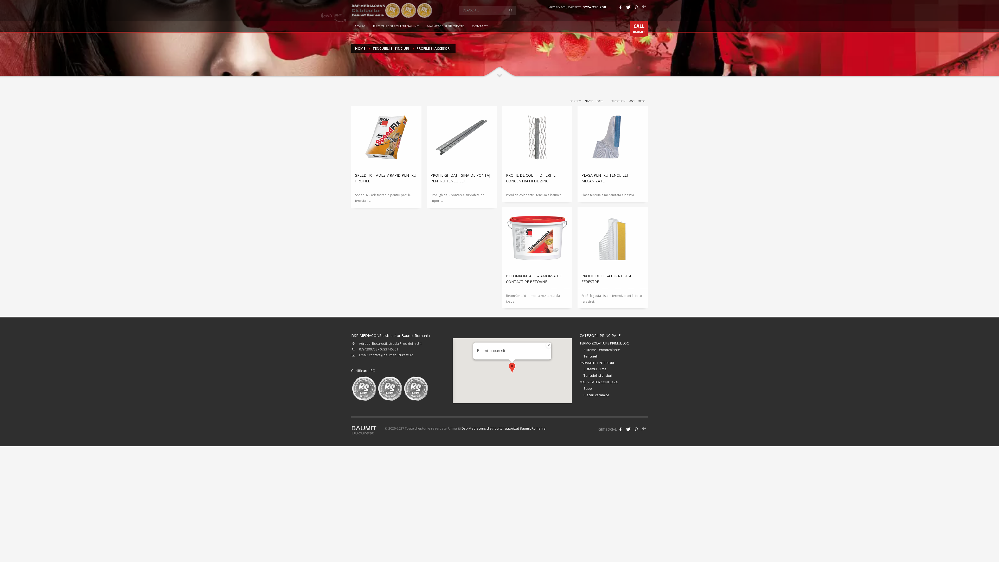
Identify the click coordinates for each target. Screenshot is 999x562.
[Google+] (644, 7)
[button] (512, 368)
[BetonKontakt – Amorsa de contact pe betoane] (537, 238)
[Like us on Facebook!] (620, 429)
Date (600, 101)
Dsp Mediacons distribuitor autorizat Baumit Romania (504, 428)
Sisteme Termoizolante (602, 349)
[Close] (548, 345)
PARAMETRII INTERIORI (597, 362)
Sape (588, 388)
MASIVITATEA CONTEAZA (599, 382)
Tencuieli (591, 356)
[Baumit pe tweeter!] (628, 429)
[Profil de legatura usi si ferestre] (613, 238)
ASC (632, 101)
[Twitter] (628, 7)
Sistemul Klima (595, 369)
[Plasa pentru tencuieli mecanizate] (613, 137)
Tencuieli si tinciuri (598, 375)
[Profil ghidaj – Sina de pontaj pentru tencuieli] (462, 137)
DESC (641, 101)
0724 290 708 (594, 7)
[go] (510, 10)
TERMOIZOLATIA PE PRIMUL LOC (604, 343)
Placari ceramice (596, 395)
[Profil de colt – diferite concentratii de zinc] (537, 137)
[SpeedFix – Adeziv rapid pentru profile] (386, 137)
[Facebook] (620, 7)
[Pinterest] (636, 7)
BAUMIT (639, 28)
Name (589, 101)
